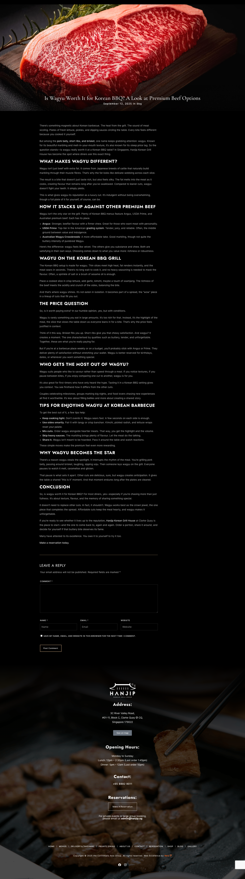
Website (125, 620)
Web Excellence (152, 855)
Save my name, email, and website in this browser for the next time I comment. (90, 636)
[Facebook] (34, 8)
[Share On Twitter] (11, 872)
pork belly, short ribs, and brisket (76, 141)
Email (84, 620)
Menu (18, 8)
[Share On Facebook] (7, 872)
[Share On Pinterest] (16, 872)
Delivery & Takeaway (226, 8)
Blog (139, 103)
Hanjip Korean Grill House (120, 520)
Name (44, 620)
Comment (46, 581)
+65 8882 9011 (122, 783)
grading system (95, 228)
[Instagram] (39, 8)
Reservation (193, 8)
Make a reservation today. (54, 542)
